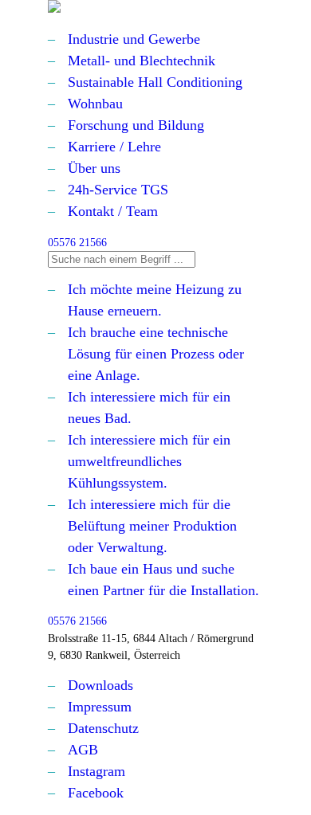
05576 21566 (77, 242)
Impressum (100, 707)
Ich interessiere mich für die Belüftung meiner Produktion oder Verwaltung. (152, 525)
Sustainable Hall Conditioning (155, 82)
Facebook (96, 793)
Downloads (100, 685)
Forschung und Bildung (136, 125)
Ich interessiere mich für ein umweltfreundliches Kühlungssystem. (149, 461)
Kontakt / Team (113, 211)
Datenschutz (103, 728)
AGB (83, 750)
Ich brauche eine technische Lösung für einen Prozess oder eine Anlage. (156, 353)
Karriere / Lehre (114, 147)
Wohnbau (95, 104)
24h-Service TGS (118, 190)
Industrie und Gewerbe (134, 39)
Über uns (94, 168)
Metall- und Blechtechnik (141, 61)
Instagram (96, 771)
